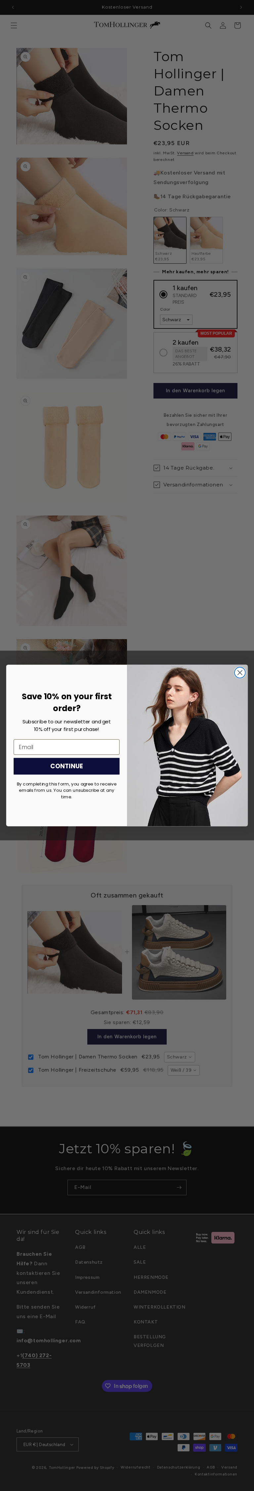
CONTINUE (66, 766)
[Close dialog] (239, 672)
